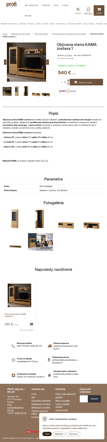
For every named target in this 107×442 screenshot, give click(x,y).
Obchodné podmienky (41, 401)
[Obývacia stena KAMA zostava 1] (26, 62)
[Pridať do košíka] (31, 324)
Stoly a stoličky (88, 24)
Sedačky (22, 24)
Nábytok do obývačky (9, 24)
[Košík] (99, 10)
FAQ (33, 397)
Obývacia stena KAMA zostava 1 (15, 315)
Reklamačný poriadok (40, 407)
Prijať (47, 434)
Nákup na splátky (62, 401)
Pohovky (31, 24)
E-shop (65, 5)
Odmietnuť (73, 434)
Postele (46, 24)
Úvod (56, 5)
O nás (33, 394)
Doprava (59, 397)
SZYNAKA (68, 55)
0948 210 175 (20, 413)
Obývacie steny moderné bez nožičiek (69, 34)
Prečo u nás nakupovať (65, 394)
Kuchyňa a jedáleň (74, 24)
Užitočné (46, 5)
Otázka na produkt (66, 58)
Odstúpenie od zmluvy (41, 404)
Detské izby (61, 24)
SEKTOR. (44, 161)
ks (65, 82)
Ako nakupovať (31, 5)
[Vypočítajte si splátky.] (67, 91)
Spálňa (38, 24)
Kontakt (28, 16)
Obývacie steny (41, 34)
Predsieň (99, 24)
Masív (52, 24)
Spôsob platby (61, 410)
